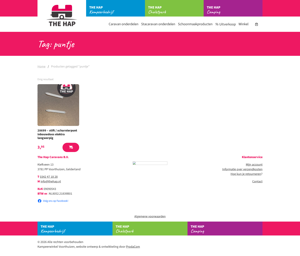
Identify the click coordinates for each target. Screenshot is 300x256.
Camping (213, 10)
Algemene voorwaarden (150, 216)
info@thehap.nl (51, 181)
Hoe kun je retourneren (246, 174)
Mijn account (254, 164)
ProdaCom (133, 247)
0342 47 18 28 (49, 177)
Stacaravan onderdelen (158, 24)
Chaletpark (157, 10)
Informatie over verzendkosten (242, 169)
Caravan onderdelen (123, 24)
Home (41, 66)
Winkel (243, 24)
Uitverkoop (227, 24)
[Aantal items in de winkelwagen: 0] (256, 24)
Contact (257, 181)
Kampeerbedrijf (101, 10)
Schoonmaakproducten (195, 24)
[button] (70, 147)
